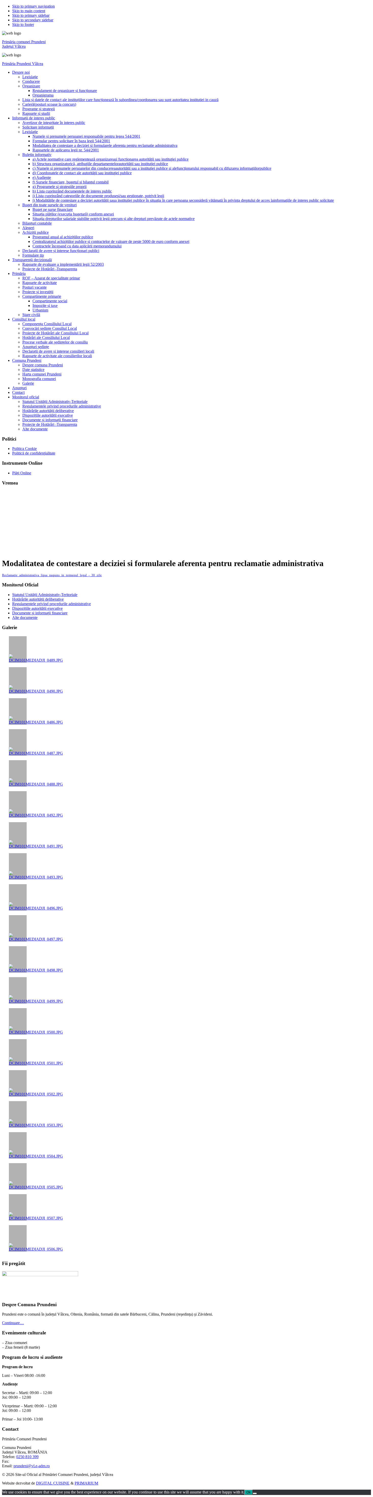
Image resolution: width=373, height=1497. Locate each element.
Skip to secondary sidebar (32, 20)
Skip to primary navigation (33, 6)
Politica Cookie (24, 448)
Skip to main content (28, 11)
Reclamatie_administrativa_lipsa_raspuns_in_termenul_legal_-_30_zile (52, 575)
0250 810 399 (27, 1457)
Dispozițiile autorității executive (37, 608)
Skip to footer (23, 24)
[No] (255, 1493)
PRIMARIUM (86, 1483)
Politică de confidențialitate (33, 453)
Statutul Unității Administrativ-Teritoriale (44, 594)
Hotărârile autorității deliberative (38, 599)
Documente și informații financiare (39, 613)
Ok (248, 1492)
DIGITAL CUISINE (53, 1483)
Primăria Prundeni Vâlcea (22, 63)
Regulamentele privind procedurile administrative (51, 604)
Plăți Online (21, 473)
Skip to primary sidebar (30, 15)
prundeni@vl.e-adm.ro (31, 1466)
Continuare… (13, 1323)
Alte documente (25, 617)
